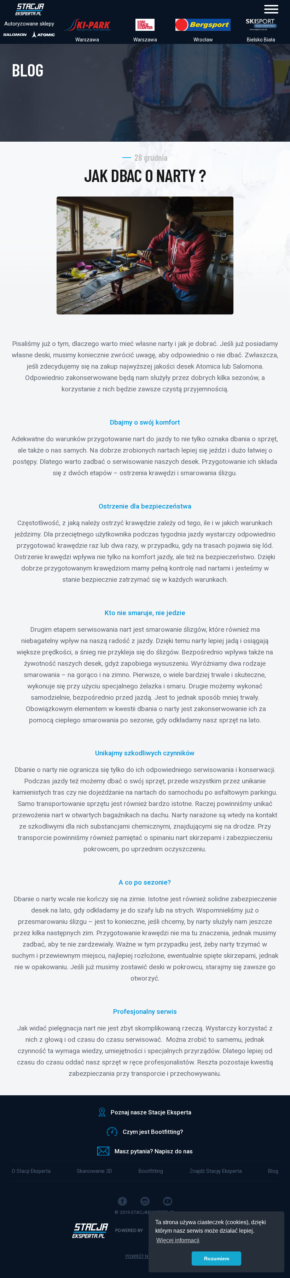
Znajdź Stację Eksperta (216, 1171)
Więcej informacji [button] (177, 1240)
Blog (273, 1171)
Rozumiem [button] (216, 1258)
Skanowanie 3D (94, 1171)
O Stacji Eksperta (31, 1171)
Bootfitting (151, 1171)
